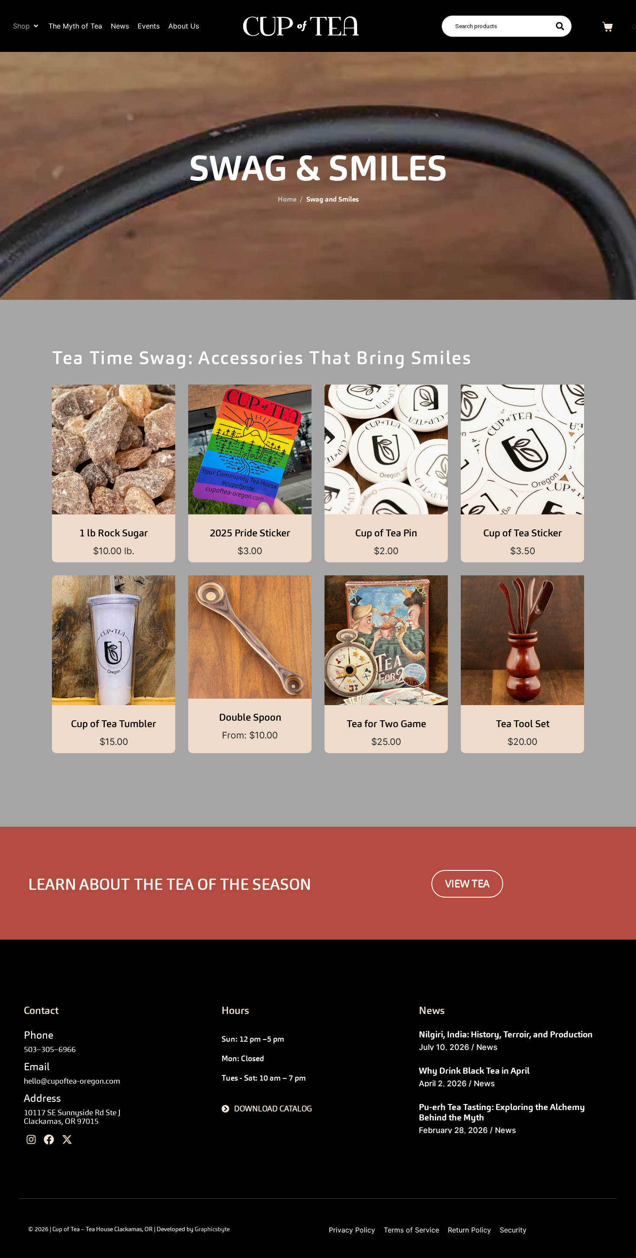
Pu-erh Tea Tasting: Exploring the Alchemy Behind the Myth (502, 1112)
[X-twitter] (67, 1140)
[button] (26, 26)
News (487, 1047)
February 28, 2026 (453, 1130)
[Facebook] (49, 1140)
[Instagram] (31, 1140)
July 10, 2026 (444, 1047)
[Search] (560, 26)
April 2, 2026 (442, 1083)
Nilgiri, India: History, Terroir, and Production (506, 1034)
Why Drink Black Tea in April (474, 1070)
